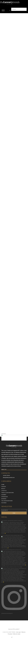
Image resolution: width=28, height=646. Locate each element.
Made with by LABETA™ (14, 629)
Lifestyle (4, 490)
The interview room (6, 500)
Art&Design (4, 496)
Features (3, 502)
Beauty (3, 488)
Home (2, 484)
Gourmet (3, 494)
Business (3, 498)
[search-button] (12, 12)
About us (3, 469)
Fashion (3, 486)
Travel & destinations (7, 492)
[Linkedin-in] (16, 637)
